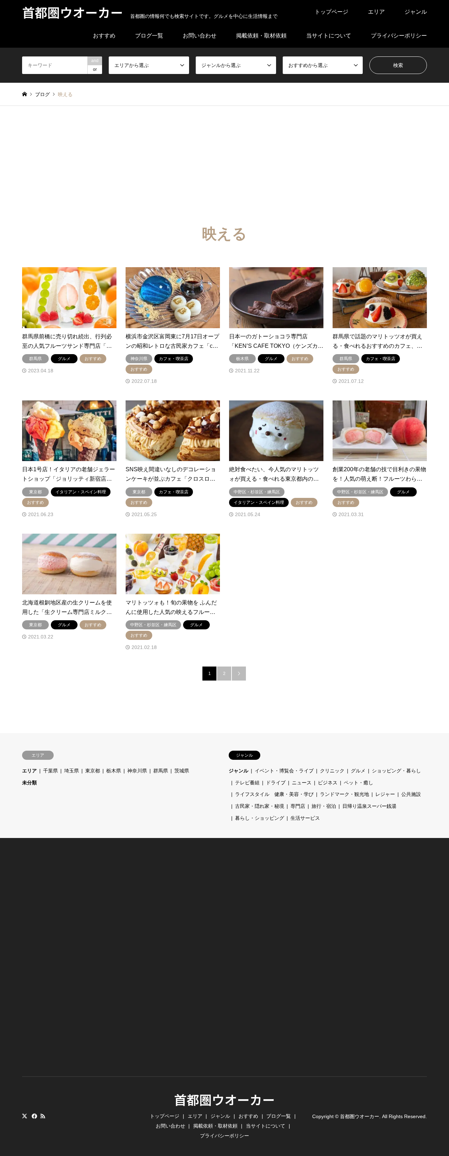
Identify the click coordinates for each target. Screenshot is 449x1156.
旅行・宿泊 (323, 806)
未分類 (29, 782)
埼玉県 (71, 770)
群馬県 (160, 770)
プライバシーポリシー (399, 36)
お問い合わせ (199, 36)
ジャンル (415, 12)
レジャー (385, 794)
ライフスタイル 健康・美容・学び (274, 794)
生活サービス (305, 818)
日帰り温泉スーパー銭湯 (369, 806)
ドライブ (276, 782)
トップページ (331, 12)
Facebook (33, 1116)
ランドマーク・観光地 (344, 794)
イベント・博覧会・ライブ (284, 770)
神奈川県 (137, 770)
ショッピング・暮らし (396, 770)
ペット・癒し (358, 782)
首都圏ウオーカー (224, 1099)
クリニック (332, 770)
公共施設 (411, 794)
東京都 (92, 770)
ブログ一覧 (149, 36)
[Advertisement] (224, 158)
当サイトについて (328, 36)
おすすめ (104, 36)
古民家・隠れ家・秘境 (259, 806)
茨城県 (181, 770)
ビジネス (327, 782)
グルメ (358, 770)
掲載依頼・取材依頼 (261, 36)
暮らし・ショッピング (259, 818)
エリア (376, 12)
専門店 (297, 806)
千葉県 (50, 770)
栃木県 (113, 770)
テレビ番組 (247, 782)
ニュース (301, 782)
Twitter (24, 1116)
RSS (42, 1116)
